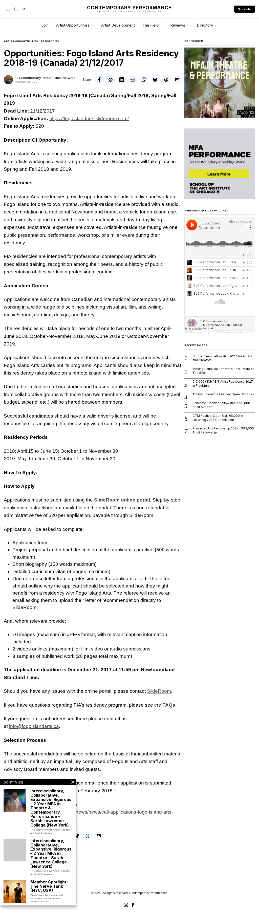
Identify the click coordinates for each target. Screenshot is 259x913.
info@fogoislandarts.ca (34, 726)
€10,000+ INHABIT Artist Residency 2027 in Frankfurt (222, 383)
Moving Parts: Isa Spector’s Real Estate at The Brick (223, 371)
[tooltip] (99, 79)
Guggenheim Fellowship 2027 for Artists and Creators (222, 358)
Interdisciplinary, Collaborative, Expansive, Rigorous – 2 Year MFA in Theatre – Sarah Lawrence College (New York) (50, 853)
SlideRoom (159, 691)
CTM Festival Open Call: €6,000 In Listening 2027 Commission (217, 418)
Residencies (50, 41)
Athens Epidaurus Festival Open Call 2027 (223, 394)
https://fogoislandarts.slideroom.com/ (89, 118)
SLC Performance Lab (197, 332)
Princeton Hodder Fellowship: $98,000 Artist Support (221, 405)
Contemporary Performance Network (47, 78)
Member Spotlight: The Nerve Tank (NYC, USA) (49, 886)
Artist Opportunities (21, 41)
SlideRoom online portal (121, 500)
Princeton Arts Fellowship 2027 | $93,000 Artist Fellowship (223, 430)
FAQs (168, 705)
